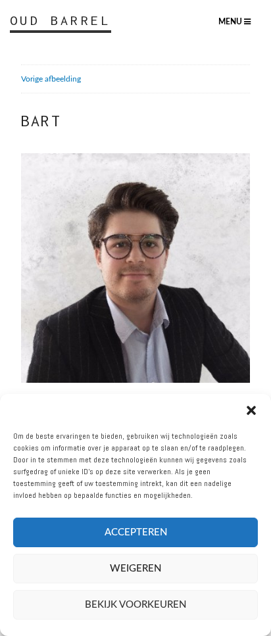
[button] (251, 410)
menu (231, 22)
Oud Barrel (60, 20)
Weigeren (135, 569)
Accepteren (136, 532)
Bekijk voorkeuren (135, 605)
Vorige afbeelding (51, 79)
